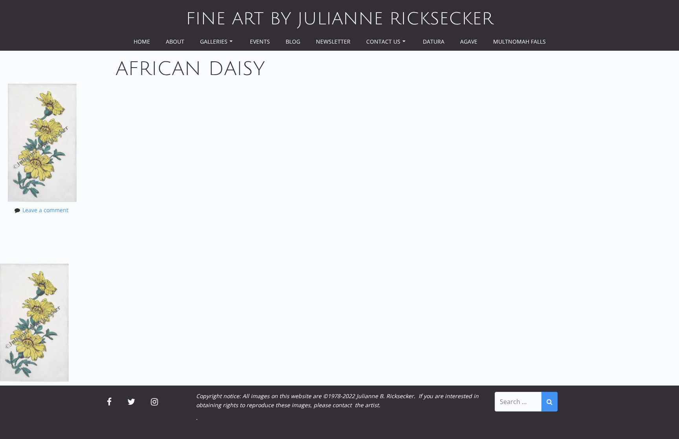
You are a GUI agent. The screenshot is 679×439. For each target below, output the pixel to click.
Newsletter (333, 41)
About (175, 41)
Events (260, 41)
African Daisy (190, 69)
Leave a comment (45, 210)
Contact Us (383, 41)
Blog (293, 41)
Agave (468, 41)
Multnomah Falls (519, 41)
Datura (433, 41)
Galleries (214, 41)
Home (142, 41)
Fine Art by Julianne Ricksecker (339, 18)
